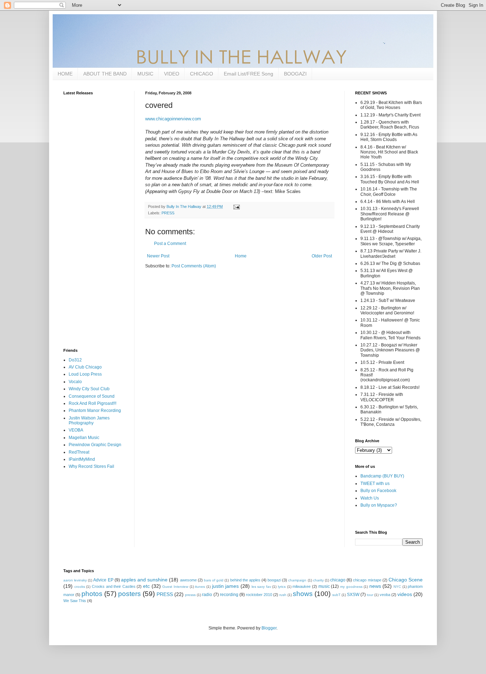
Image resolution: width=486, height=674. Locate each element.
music (324, 586)
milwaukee (301, 586)
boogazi (274, 580)
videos (404, 594)
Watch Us (369, 498)
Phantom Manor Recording (95, 410)
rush (282, 595)
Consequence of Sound (92, 396)
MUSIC (145, 74)
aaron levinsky (75, 580)
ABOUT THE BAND (105, 74)
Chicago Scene (406, 579)
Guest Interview (175, 587)
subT (336, 595)
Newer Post (158, 256)
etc (146, 586)
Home (241, 256)
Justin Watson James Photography (89, 420)
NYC (397, 587)
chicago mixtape (367, 580)
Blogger (269, 628)
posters (129, 593)
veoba (385, 594)
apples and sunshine (144, 579)
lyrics (282, 587)
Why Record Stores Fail (91, 466)
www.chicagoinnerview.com (173, 118)
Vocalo (75, 381)
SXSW (353, 594)
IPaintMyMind (82, 459)
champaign (297, 580)
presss (190, 595)
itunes (200, 587)
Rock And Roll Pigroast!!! (92, 403)
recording (229, 594)
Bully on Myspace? (378, 505)
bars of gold (213, 580)
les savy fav (261, 587)
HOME (65, 74)
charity (318, 580)
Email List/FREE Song (248, 74)
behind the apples (245, 580)
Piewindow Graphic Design (95, 444)
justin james (225, 586)
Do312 (75, 359)
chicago (337, 580)
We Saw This (74, 601)
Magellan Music (84, 437)
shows (303, 593)
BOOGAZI (295, 74)
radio (207, 594)
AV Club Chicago (85, 367)
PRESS (168, 213)
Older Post (322, 256)
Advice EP (103, 580)
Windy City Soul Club (89, 388)
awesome (188, 580)
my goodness (351, 587)
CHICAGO (201, 74)
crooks (79, 587)
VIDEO (171, 74)
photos (91, 593)
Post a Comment (170, 243)
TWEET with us (375, 483)
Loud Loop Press (85, 374)
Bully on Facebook (378, 490)
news (375, 586)
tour (370, 595)
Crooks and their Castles (114, 586)
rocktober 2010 (259, 594)
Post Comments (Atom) (193, 265)
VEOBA (76, 430)
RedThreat (79, 452)
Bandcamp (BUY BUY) (382, 476)
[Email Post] (236, 206)
